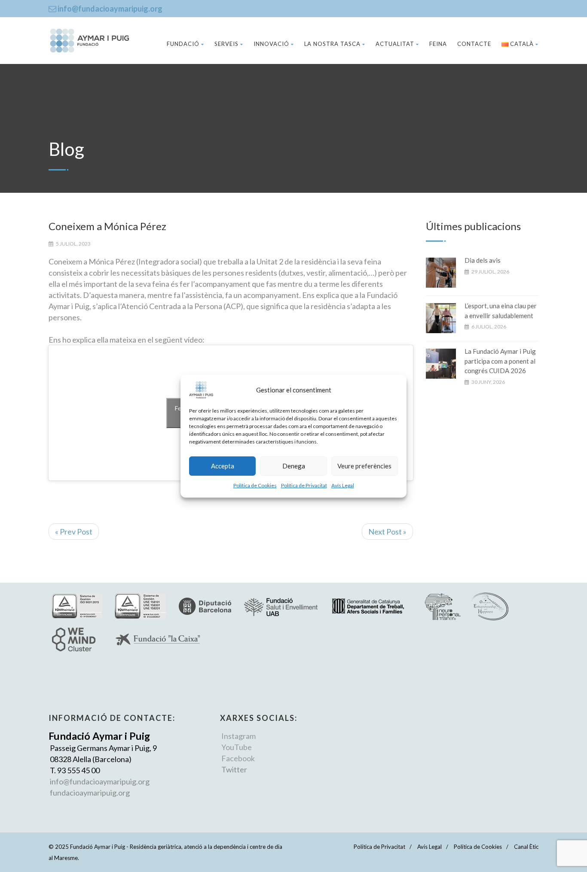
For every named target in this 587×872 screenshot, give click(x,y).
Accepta (222, 466)
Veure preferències (364, 466)
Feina (438, 43)
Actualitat (395, 43)
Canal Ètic (526, 846)
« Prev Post (73, 531)
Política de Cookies (255, 485)
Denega (293, 466)
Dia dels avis (483, 260)
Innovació (271, 43)
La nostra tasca (332, 43)
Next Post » (387, 531)
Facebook (238, 758)
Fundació (183, 43)
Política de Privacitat (304, 485)
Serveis (226, 43)
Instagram (238, 736)
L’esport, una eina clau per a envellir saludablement (501, 310)
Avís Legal (342, 485)
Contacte (474, 43)
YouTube (236, 747)
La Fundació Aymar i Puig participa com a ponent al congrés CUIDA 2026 (500, 360)
